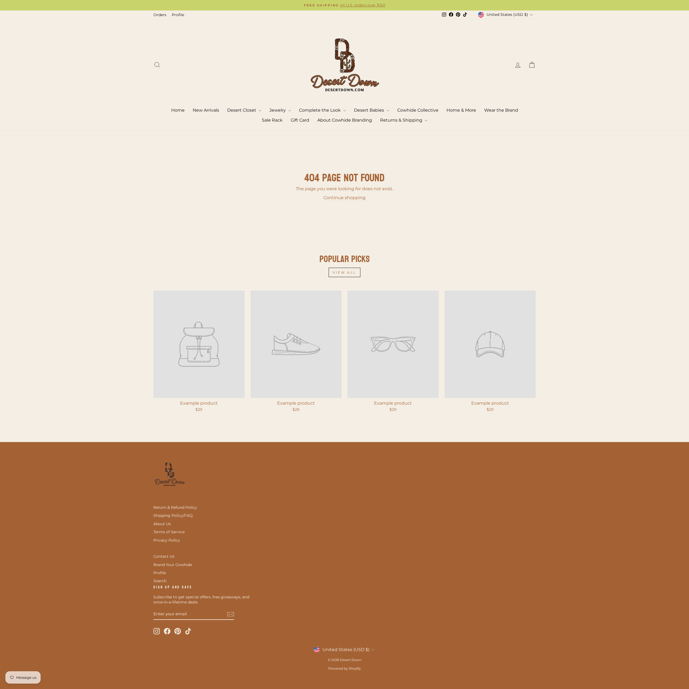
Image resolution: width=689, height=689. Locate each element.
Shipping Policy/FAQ (173, 515)
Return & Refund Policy (175, 507)
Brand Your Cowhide (172, 565)
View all (344, 272)
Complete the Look (320, 110)
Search (159, 581)
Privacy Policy (166, 540)
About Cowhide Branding (344, 120)
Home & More (461, 110)
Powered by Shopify (344, 668)
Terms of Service (169, 532)
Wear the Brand (501, 110)
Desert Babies (369, 110)
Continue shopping (344, 197)
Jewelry (278, 110)
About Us (162, 524)
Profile (178, 15)
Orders (159, 15)
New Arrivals (206, 110)
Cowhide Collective (417, 110)
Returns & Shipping (401, 120)
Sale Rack (272, 120)
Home (178, 110)
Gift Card (300, 120)
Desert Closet (242, 110)
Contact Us (163, 556)
